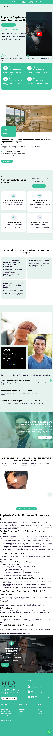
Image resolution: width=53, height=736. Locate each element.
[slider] (15, 480)
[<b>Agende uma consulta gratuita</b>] (11, 643)
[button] (49, 732)
